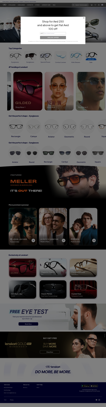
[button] (84, 18)
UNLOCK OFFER (53, 37)
